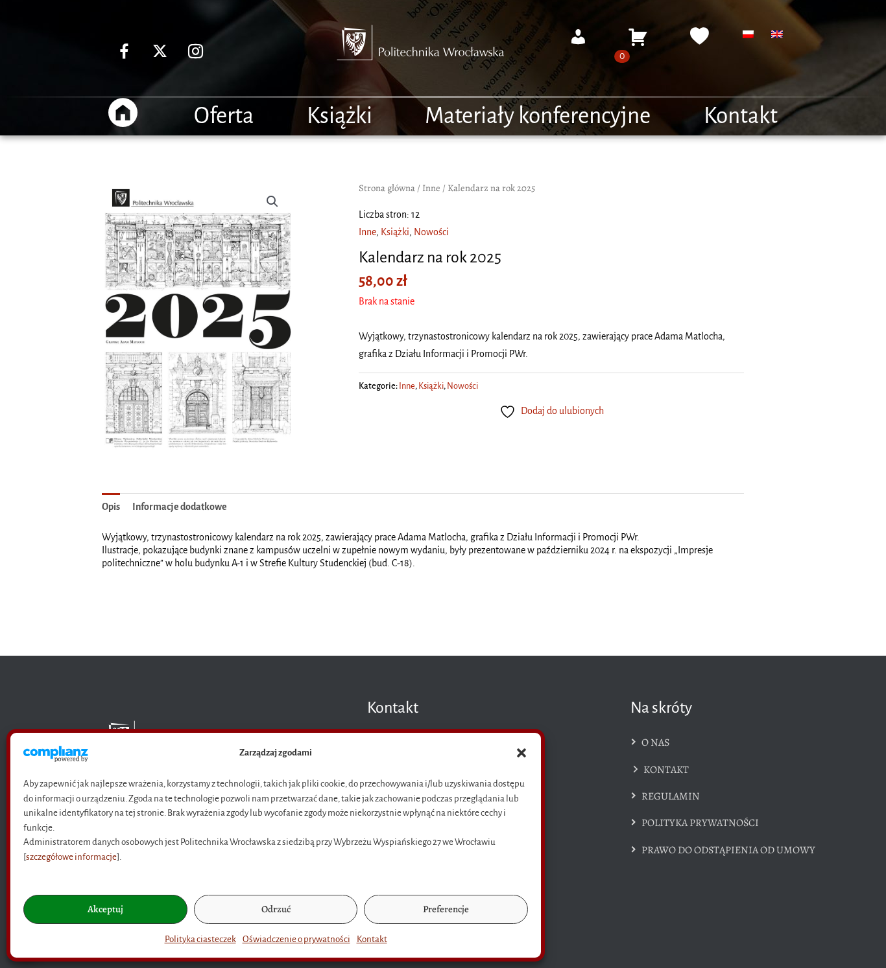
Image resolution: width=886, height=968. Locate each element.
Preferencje (446, 909)
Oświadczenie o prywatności (296, 939)
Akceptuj (105, 909)
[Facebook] (124, 50)
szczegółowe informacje (71, 857)
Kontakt (372, 939)
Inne (431, 187)
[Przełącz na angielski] (777, 34)
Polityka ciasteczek (200, 939)
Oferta (224, 116)
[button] (521, 752)
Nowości (431, 232)
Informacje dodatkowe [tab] (179, 506)
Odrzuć (276, 909)
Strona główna (387, 187)
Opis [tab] (111, 506)
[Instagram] (196, 50)
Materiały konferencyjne (538, 116)
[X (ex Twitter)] (160, 50)
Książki (339, 116)
